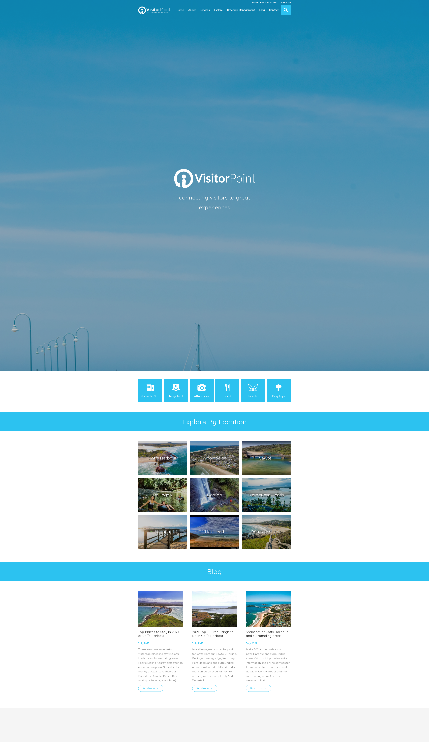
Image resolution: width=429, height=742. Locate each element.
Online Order (258, 2)
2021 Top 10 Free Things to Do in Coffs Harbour (213, 634)
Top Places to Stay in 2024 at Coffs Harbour (158, 634)
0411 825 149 (285, 2)
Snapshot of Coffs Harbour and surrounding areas (267, 634)
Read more (149, 688)
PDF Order (272, 2)
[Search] (286, 10)
